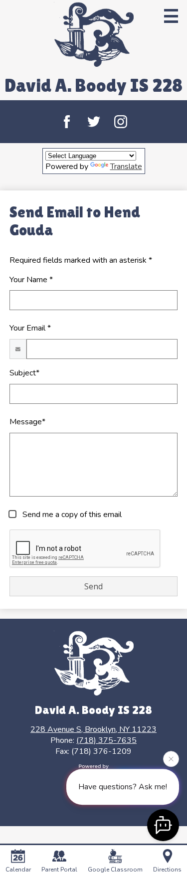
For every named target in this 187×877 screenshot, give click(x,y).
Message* (27, 421)
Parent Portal (59, 870)
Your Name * (31, 279)
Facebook (66, 121)
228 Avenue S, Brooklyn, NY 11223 (93, 729)
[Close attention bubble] (171, 758)
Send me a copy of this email (71, 514)
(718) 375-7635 (106, 740)
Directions (167, 870)
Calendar (18, 870)
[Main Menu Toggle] (171, 16)
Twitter (93, 121)
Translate (126, 166)
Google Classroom (115, 870)
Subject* (24, 372)
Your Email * (30, 328)
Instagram (120, 121)
